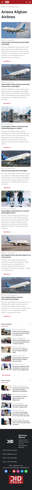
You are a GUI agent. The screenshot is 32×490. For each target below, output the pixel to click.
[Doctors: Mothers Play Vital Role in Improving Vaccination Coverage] (6, 421)
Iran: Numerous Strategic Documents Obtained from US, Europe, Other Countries (21, 414)
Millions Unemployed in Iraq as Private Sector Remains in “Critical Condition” (21, 341)
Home (4, 6)
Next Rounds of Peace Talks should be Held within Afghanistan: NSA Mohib (20, 389)
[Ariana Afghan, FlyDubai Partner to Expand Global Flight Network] (16, 199)
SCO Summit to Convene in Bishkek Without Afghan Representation (20, 359)
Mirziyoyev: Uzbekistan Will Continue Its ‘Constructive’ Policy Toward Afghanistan (20, 368)
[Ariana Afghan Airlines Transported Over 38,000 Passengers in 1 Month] (16, 114)
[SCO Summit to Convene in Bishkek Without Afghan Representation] (6, 358)
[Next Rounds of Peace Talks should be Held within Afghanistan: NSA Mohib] (6, 387)
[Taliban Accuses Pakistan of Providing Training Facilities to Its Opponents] (6, 332)
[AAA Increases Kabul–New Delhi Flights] (16, 159)
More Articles (6, 375)
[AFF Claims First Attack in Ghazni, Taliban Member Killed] (6, 349)
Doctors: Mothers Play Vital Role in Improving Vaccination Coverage (21, 422)
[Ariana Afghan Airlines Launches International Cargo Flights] (16, 285)
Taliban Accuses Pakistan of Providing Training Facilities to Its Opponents (20, 333)
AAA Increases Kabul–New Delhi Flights (14, 171)
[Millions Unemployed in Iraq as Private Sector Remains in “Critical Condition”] (6, 340)
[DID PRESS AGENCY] (6, 2)
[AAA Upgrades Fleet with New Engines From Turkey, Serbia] (16, 243)
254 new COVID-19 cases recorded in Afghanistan (20, 406)
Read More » (7, 61)
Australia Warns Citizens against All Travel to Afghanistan (19, 398)
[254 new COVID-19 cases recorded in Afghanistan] (6, 405)
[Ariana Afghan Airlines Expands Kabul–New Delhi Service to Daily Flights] (16, 72)
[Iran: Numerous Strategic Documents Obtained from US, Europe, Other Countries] (6, 413)
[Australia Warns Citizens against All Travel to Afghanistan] (6, 397)
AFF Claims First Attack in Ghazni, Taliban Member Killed (20, 350)
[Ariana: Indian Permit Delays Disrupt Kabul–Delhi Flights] (16, 30)
